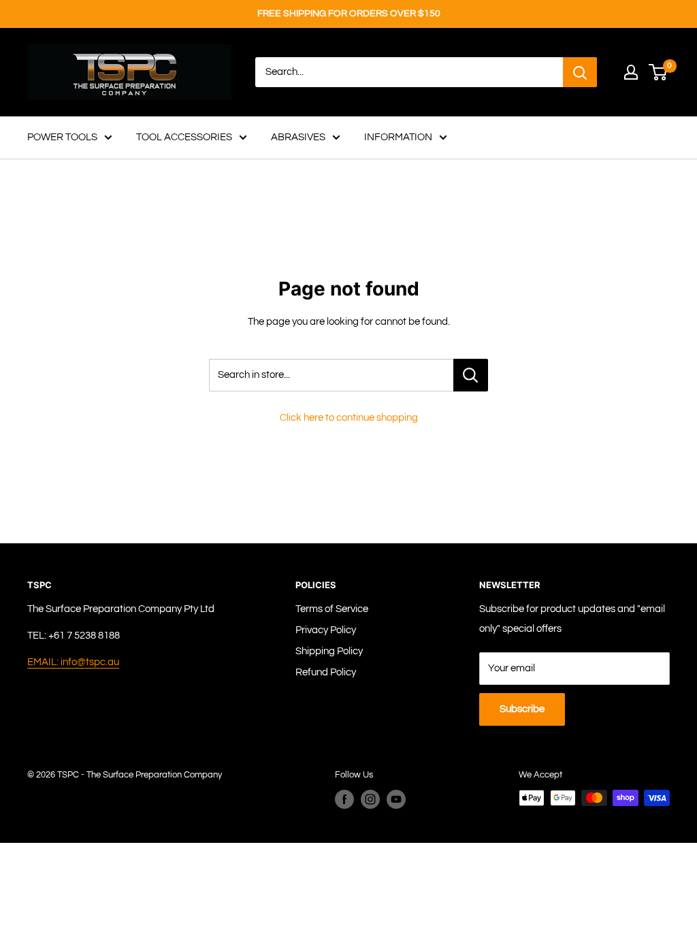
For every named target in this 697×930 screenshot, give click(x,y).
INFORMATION (398, 137)
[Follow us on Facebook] (344, 799)
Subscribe (522, 709)
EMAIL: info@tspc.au (73, 662)
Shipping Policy (329, 651)
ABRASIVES (298, 137)
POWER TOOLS (62, 137)
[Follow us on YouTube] (396, 799)
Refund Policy (325, 672)
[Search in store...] (470, 375)
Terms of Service (331, 609)
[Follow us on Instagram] (370, 799)
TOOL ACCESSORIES (184, 137)
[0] (658, 72)
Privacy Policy (325, 630)
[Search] (580, 72)
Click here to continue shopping (349, 418)
